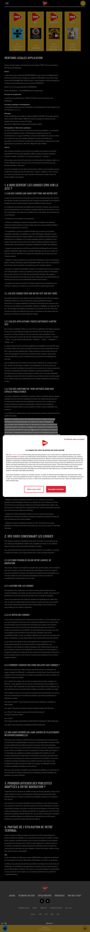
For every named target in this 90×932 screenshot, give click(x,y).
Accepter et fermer (56, 489)
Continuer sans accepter (74, 439)
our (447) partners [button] (16, 455)
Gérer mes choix (34, 489)
